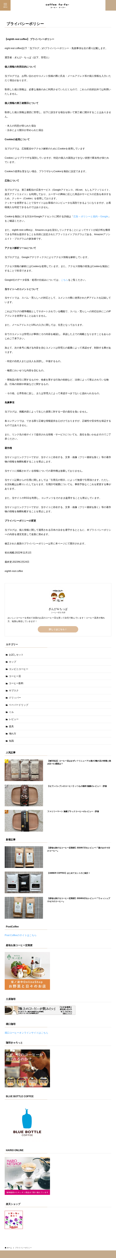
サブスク (14, 690)
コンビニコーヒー (18, 669)
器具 (11, 726)
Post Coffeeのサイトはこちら (21, 935)
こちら (64, 280)
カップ (12, 661)
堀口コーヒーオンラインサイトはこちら (26, 1032)
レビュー (14, 719)
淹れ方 (12, 733)
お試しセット (16, 654)
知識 (11, 741)
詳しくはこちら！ (58, 629)
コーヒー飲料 (16, 683)
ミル (11, 712)
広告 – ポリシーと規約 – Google (90, 216)
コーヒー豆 (15, 676)
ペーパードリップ (18, 705)
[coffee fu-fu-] (58, 5)
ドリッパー (15, 697)
